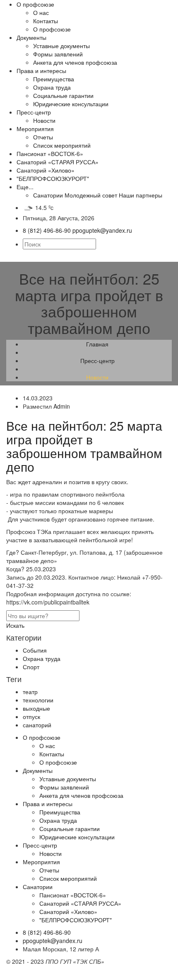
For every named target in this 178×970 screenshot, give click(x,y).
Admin (61, 406)
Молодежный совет (91, 195)
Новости (44, 120)
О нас (41, 12)
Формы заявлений (58, 54)
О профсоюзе (35, 4)
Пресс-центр (34, 112)
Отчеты (43, 137)
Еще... (25, 187)
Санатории (48, 195)
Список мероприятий (62, 145)
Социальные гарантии (63, 95)
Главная (97, 344)
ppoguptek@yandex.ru (52, 940)
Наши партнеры (140, 195)
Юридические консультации (70, 104)
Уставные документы (61, 45)
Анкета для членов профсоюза (75, 62)
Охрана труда (52, 87)
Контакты (45, 21)
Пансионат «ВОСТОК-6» (50, 153)
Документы (31, 37)
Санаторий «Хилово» (46, 170)
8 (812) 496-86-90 (47, 932)
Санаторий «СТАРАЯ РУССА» (58, 162)
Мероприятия (35, 128)
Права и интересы (41, 70)
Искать (15, 625)
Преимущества (53, 79)
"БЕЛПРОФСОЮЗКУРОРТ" (53, 178)
